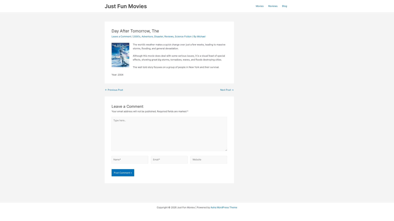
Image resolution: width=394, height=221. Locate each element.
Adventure (147, 36)
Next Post (227, 90)
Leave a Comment (121, 36)
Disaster (158, 36)
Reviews (272, 6)
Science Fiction (183, 36)
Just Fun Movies (126, 6)
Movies (260, 6)
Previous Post (114, 90)
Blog (284, 6)
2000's (136, 36)
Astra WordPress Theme (224, 207)
